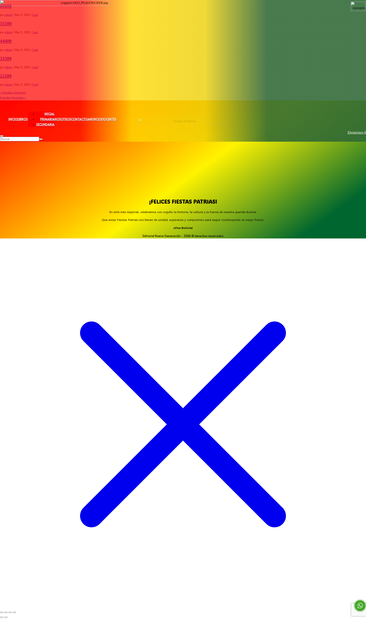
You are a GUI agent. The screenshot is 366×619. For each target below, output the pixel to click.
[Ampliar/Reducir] (1, 612)
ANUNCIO (94, 119)
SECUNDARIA (45, 124)
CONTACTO (79, 119)
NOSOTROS (62, 119)
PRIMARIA (47, 119)
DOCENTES (108, 119)
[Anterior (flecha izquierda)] (1, 617)
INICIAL (49, 114)
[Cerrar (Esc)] (14, 612)
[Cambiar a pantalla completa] (6, 612)
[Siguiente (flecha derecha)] (6, 617)
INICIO (13, 119)
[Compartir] (10, 612)
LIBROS (23, 119)
